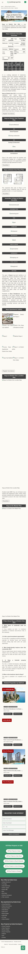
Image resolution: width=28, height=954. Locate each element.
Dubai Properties (6, 928)
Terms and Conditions (13, 944)
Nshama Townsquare (7, 895)
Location (6, 706)
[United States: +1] (4, 826)
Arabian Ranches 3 (6, 882)
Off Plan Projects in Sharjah (14, 871)
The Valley (4, 883)
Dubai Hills (4, 915)
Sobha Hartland (5, 919)
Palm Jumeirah (5, 897)
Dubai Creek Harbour (7, 906)
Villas (23, 40)
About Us (6, 944)
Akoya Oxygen (5, 913)
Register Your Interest (8, 113)
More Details (17, 713)
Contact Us (20, 944)
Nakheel (11, 49)
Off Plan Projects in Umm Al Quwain (14, 866)
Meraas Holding (5, 929)
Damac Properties (6, 931)
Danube (4, 937)
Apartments (22, 38)
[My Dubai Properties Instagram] (8, 947)
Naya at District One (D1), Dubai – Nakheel (15, 770)
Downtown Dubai (6, 907)
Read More (6, 165)
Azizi (3, 935)
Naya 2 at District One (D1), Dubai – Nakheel (15, 801)
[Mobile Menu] (2, 2)
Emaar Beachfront (6, 904)
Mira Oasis (4, 893)
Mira (3, 891)
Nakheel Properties (13, 706)
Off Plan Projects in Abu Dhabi (14, 856)
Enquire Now (8, 713)
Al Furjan (4, 917)
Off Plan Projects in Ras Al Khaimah (14, 861)
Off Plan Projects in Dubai (14, 851)
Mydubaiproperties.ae (8, 941)
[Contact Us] (25, 2)
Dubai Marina (5, 909)
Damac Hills (4, 889)
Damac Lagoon (5, 887)
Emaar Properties (6, 926)
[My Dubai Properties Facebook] (5, 947)
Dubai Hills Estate (6, 885)
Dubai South (5, 911)
